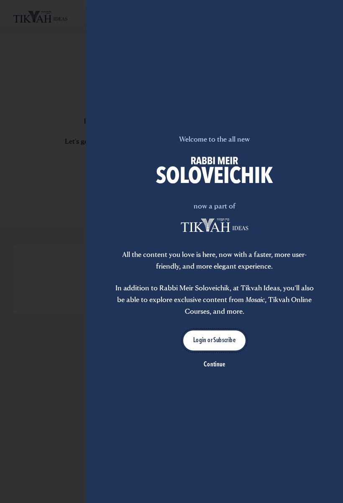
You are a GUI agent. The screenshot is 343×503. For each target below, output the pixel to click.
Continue (214, 364)
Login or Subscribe (214, 340)
